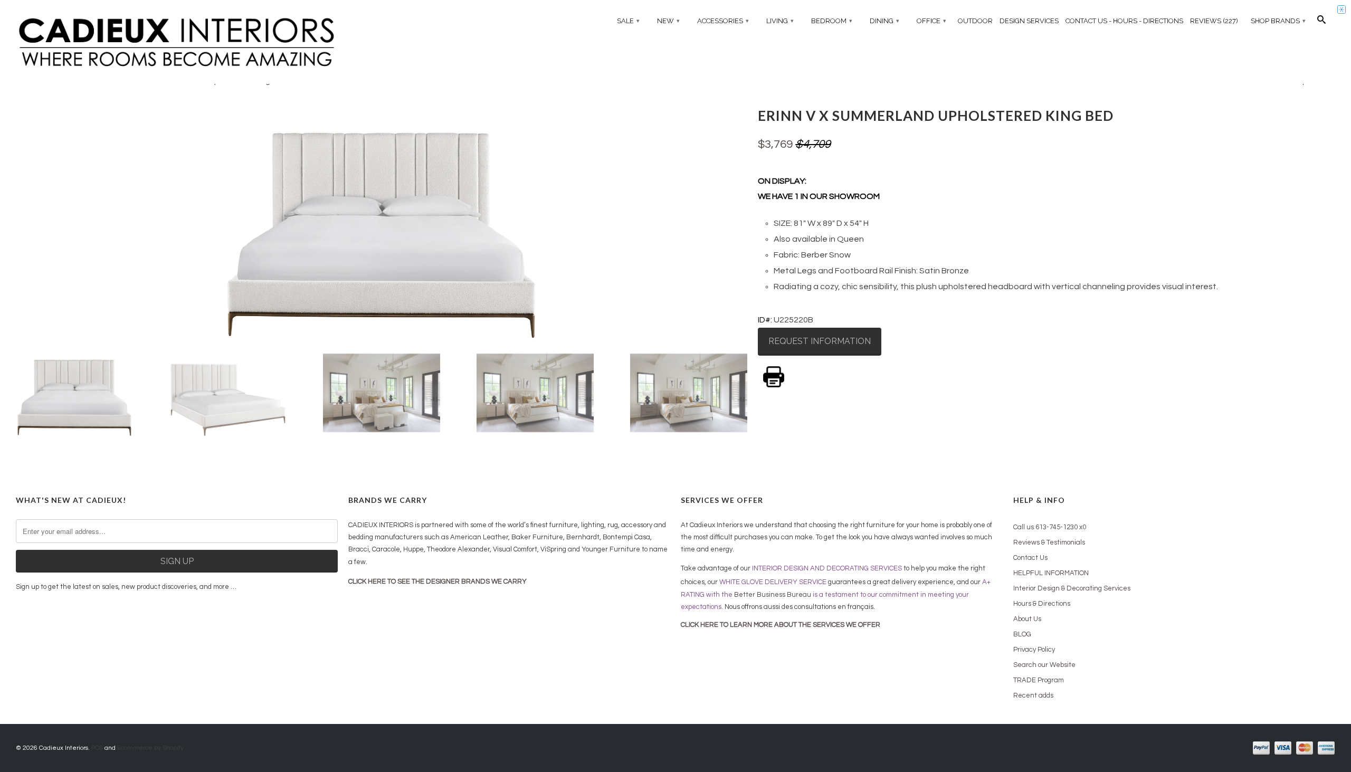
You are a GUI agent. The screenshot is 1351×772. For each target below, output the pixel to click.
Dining (884, 21)
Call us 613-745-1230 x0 (1049, 527)
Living (780, 21)
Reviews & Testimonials (1049, 542)
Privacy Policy (1034, 649)
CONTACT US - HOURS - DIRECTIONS (1124, 21)
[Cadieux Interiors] (177, 43)
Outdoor (975, 21)
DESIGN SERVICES (1029, 21)
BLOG (1022, 634)
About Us (1027, 619)
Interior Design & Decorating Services (1071, 588)
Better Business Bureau (772, 594)
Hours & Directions (1041, 603)
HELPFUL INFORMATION (1051, 573)
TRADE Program (1038, 680)
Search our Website (1044, 665)
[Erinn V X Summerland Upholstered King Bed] (381, 222)
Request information (819, 341)
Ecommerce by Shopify (150, 748)
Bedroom (831, 21)
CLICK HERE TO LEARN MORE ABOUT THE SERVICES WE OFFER (780, 624)
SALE (628, 21)
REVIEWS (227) (1214, 21)
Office (931, 21)
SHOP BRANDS (1278, 21)
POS (97, 748)
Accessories (723, 21)
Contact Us (1030, 557)
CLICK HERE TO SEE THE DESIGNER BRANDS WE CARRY (437, 581)
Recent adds (1033, 695)
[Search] (1321, 22)
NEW (668, 21)
